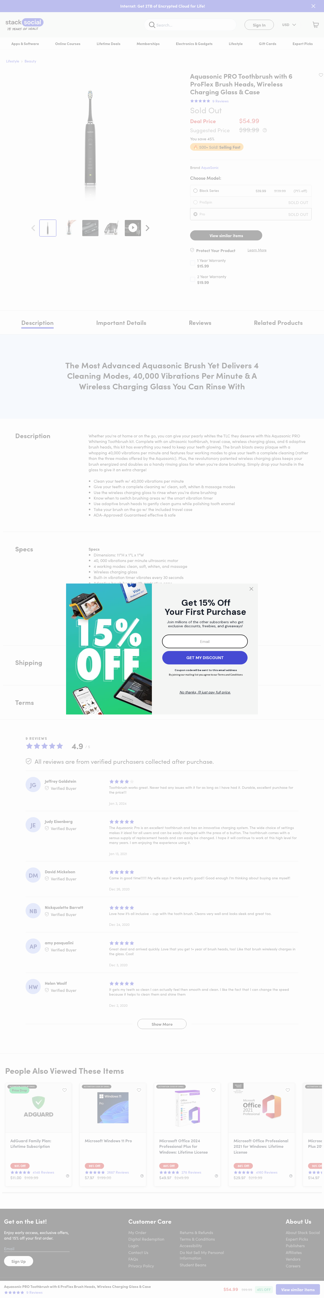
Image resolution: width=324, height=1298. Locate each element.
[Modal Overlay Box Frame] (162, 649)
